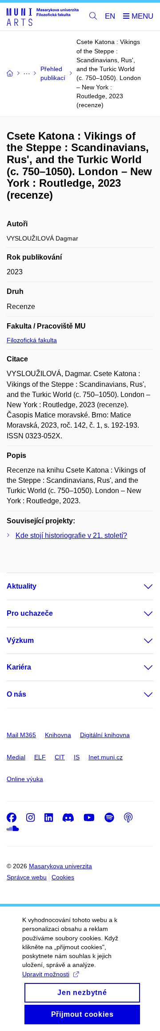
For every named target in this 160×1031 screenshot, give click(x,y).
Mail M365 (21, 734)
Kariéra (19, 667)
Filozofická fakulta (32, 340)
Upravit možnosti (45, 974)
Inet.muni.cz (105, 757)
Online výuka (25, 778)
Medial (16, 757)
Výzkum (20, 640)
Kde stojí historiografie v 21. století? (71, 535)
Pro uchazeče (30, 613)
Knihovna (58, 734)
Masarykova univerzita (60, 866)
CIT (60, 757)
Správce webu (27, 877)
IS (77, 757)
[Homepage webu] (43, 17)
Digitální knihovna (105, 734)
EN (110, 16)
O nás (16, 694)
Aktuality (21, 586)
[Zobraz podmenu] (139, 586)
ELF (40, 757)
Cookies (63, 877)
